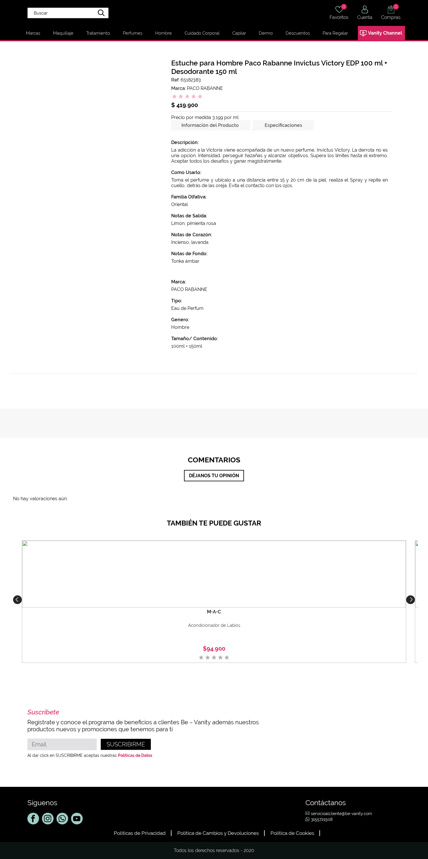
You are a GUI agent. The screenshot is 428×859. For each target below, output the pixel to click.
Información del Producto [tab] (210, 125)
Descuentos (298, 33)
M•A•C (214, 612)
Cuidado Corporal (202, 33)
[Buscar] (101, 13)
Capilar (239, 33)
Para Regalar (335, 33)
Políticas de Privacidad (140, 833)
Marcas (33, 33)
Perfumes (132, 33)
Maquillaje (63, 33)
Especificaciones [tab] (283, 125)
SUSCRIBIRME (126, 744)
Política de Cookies (292, 833)
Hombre (163, 33)
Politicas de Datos (135, 755)
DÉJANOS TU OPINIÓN (214, 475)
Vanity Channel (385, 33)
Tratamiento (98, 33)
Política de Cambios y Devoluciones (218, 833)
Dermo (266, 33)
